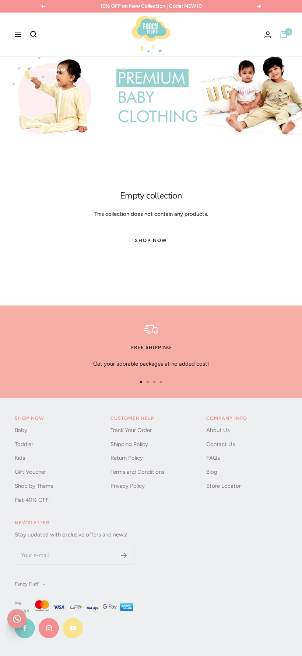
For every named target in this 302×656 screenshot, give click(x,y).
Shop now (151, 240)
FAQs (213, 458)
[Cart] (283, 34)
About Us (218, 430)
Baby (21, 430)
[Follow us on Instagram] (49, 628)
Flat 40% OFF (32, 500)
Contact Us (220, 444)
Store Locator (223, 486)
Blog (211, 472)
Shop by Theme (34, 486)
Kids (20, 458)
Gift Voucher (30, 472)
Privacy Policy (127, 486)
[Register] (124, 555)
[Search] (33, 34)
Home (21, 69)
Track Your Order (131, 430)
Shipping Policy (129, 444)
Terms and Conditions (137, 472)
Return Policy (126, 458)
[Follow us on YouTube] (73, 628)
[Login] (267, 34)
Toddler (24, 444)
